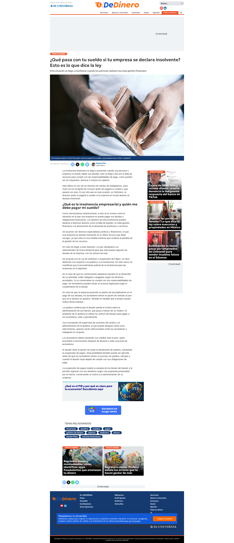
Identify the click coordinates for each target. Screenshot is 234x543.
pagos (108, 429)
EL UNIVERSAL (86, 495)
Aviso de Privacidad (132, 521)
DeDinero (119, 501)
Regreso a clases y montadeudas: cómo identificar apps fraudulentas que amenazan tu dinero (82, 467)
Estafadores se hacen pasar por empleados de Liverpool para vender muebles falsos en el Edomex (164, 251)
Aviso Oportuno (86, 507)
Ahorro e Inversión (120, 12)
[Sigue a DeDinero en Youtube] (161, 8)
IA (181, 12)
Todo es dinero (170, 12)
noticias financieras (91, 436)
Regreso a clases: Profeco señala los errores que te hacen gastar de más (122, 470)
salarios (91, 432)
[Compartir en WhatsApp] (82, 164)
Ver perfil (100, 165)
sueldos (96, 429)
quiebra (84, 429)
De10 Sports (120, 498)
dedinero (104, 432)
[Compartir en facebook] (72, 164)
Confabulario (85, 504)
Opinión (156, 12)
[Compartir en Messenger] (87, 164)
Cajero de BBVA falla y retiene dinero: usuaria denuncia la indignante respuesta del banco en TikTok (164, 191)
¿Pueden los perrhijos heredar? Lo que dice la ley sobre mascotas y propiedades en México (164, 223)
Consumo (136, 12)
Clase (82, 498)
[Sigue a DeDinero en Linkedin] (165, 8)
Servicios (104, 12)
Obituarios (119, 495)
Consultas (119, 504)
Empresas (71, 429)
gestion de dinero (74, 432)
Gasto (146, 12)
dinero (116, 432)
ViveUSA (84, 501)
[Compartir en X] (77, 164)
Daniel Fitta (72, 436)
